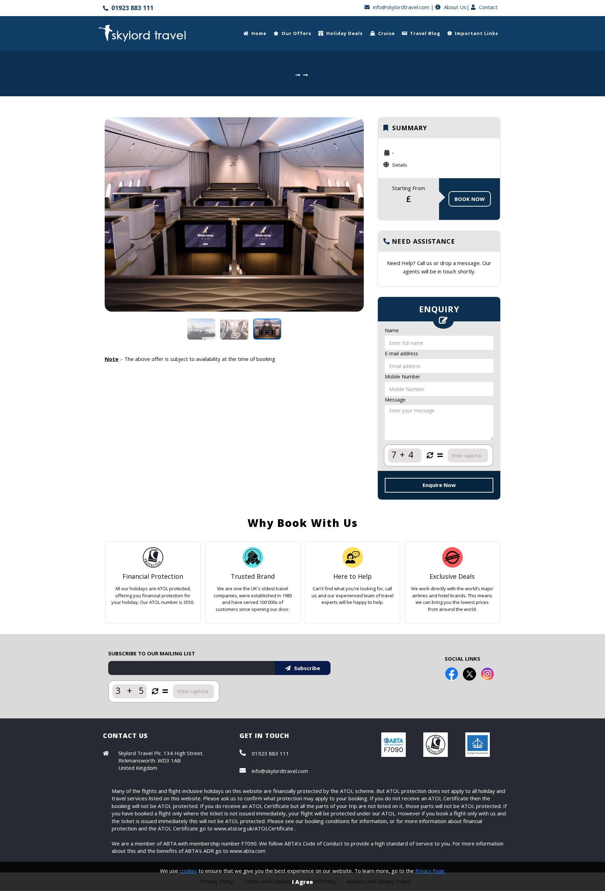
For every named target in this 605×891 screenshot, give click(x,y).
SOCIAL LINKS (462, 658)
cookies (188, 871)
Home (258, 33)
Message (395, 399)
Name (392, 330)
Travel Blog (425, 33)
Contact (488, 7)
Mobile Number (402, 376)
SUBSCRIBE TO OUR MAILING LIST (151, 653)
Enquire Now (439, 484)
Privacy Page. (430, 871)
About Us (455, 7)
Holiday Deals (344, 33)
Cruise (386, 33)
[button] (124, 263)
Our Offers (296, 33)
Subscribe (307, 667)
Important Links (476, 33)
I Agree (302, 882)
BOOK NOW (469, 198)
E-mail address (401, 353)
